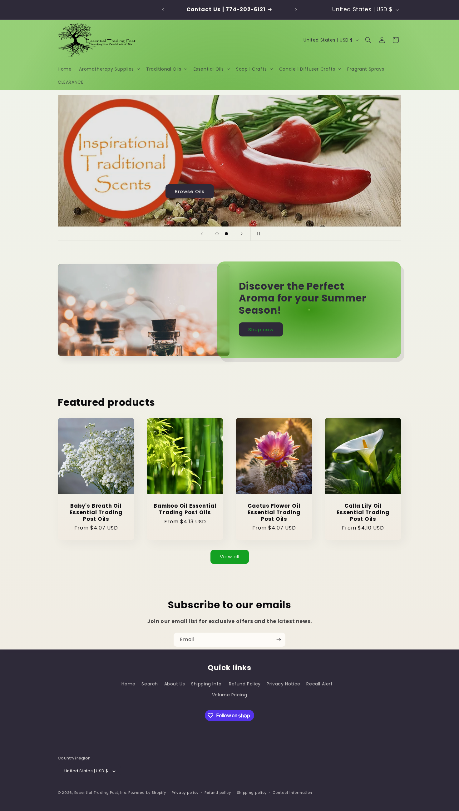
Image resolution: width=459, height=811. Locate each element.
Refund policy (218, 792)
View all (229, 556)
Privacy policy (185, 792)
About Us (174, 684)
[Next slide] (242, 234)
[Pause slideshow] (257, 234)
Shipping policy (252, 792)
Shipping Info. (207, 684)
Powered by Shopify (147, 792)
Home (128, 684)
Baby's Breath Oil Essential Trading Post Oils (96, 512)
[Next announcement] (296, 10)
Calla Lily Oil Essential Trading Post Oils (363, 512)
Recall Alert (319, 684)
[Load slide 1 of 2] (217, 233)
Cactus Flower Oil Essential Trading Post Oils (274, 512)
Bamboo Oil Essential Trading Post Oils (185, 509)
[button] (108, 68)
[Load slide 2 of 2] (226, 233)
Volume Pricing (229, 695)
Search (149, 684)
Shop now (261, 329)
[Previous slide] (202, 234)
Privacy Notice (283, 684)
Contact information (292, 792)
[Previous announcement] (163, 10)
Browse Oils (361, 191)
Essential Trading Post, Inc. (100, 792)
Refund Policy (245, 684)
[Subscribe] (278, 639)
